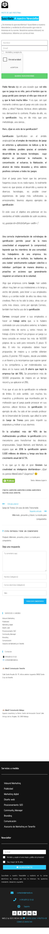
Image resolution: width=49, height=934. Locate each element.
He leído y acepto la (22, 52)
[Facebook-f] (19, 913)
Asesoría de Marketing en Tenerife (13, 643)
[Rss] (34, 913)
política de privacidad (31, 52)
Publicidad (5, 621)
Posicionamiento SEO (9, 631)
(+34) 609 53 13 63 (11, 657)
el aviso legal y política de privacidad (31, 857)
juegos (11, 493)
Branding (5, 637)
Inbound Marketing (8, 618)
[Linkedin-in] (29, 913)
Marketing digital (7, 625)
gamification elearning (24, 490)
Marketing (17, 493)
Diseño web (6, 628)
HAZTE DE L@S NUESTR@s (11, 13)
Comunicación (6, 640)
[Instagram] (14, 913)
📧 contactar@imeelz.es (10, 660)
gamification (12, 490)
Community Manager (9, 634)
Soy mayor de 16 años (15, 862)
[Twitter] (24, 913)
